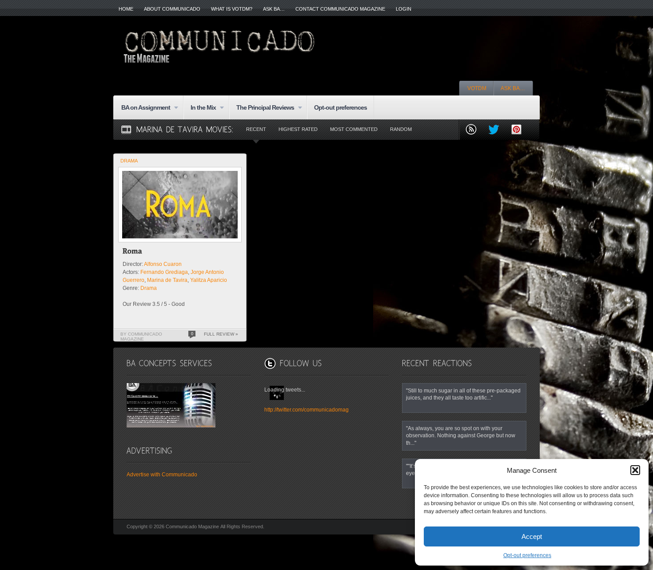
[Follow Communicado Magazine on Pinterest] (520, 130)
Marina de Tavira (167, 280)
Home (126, 9)
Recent (256, 129)
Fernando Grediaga (164, 272)
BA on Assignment (142, 108)
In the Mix (199, 108)
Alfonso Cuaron (163, 264)
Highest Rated (298, 129)
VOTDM (476, 88)
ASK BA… (274, 9)
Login (403, 9)
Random (401, 129)
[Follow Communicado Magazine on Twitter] (497, 130)
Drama (129, 160)
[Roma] (133, 252)
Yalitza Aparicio (208, 280)
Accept (532, 536)
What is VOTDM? (231, 9)
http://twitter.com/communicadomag (306, 410)
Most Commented (354, 129)
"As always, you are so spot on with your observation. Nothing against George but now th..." (460, 435)
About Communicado (172, 9)
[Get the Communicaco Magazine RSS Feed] (475, 130)
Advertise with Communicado (162, 474)
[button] (635, 470)
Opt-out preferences (527, 555)
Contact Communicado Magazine (340, 9)
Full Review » (221, 334)
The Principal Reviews (261, 108)
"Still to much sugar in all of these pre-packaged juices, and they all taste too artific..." (463, 394)
